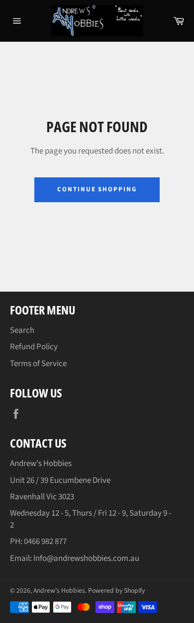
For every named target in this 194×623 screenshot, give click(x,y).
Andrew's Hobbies (59, 590)
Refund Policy (34, 347)
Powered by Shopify (116, 590)
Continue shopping (97, 189)
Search (22, 330)
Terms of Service (38, 364)
